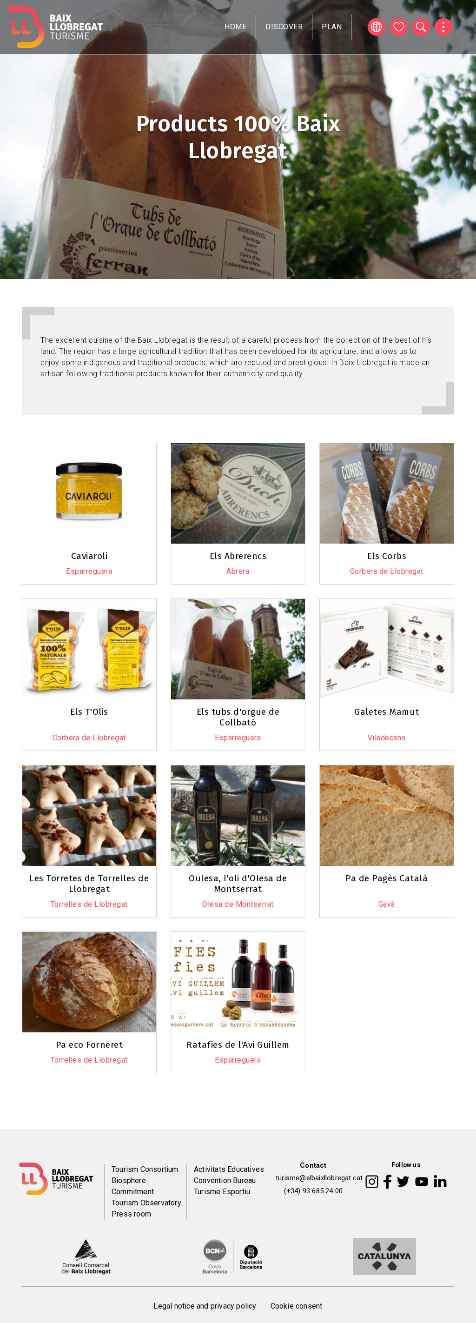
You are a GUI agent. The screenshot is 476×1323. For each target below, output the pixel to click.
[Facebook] (387, 1180)
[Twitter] (403, 1180)
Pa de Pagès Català (386, 878)
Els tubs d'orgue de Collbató (238, 717)
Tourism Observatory (146, 1202)
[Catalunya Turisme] (384, 1256)
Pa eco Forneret (89, 1044)
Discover (284, 26)
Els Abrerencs (238, 556)
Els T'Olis (89, 711)
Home (235, 26)
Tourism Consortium (145, 1169)
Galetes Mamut (386, 711)
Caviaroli (89, 556)
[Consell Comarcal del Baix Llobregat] (86, 1256)
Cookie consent (297, 1306)
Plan (332, 26)
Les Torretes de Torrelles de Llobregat (89, 883)
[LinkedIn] (440, 1180)
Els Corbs (387, 556)
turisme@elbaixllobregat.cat (319, 1178)
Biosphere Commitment (133, 1186)
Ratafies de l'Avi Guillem (238, 1044)
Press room (131, 1214)
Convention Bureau (225, 1180)
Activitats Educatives (229, 1169)
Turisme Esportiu (222, 1191)
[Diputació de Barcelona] (232, 1256)
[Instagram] (372, 1180)
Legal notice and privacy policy (204, 1306)
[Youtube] (422, 1180)
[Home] (55, 27)
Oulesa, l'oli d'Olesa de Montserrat (238, 883)
